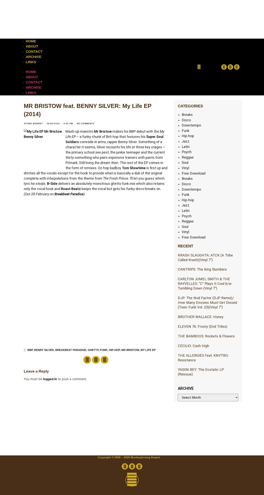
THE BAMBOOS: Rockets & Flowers (206, 336)
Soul (185, 162)
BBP (30, 350)
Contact (34, 51)
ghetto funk (97, 350)
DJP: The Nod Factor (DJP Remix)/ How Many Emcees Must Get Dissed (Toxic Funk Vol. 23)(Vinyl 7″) (207, 302)
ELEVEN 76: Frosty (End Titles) (202, 326)
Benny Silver (44, 350)
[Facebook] (224, 67)
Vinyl (185, 168)
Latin (186, 147)
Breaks (187, 115)
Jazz (185, 141)
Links (31, 62)
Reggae (188, 157)
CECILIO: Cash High (193, 346)
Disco (186, 120)
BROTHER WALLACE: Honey (200, 317)
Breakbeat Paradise (69, 194)
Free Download (193, 173)
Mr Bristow (103, 131)
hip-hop (114, 350)
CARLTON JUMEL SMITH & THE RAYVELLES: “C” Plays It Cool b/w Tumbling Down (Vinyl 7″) (205, 283)
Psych (187, 152)
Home (31, 41)
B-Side (52, 184)
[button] (104, 67)
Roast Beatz (71, 189)
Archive (33, 57)
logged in (50, 379)
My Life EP (148, 350)
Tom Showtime (134, 168)
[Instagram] (236, 67)
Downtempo (191, 125)
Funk (185, 131)
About (32, 46)
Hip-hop (188, 136)
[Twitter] (230, 67)
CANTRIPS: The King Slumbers (202, 269)
